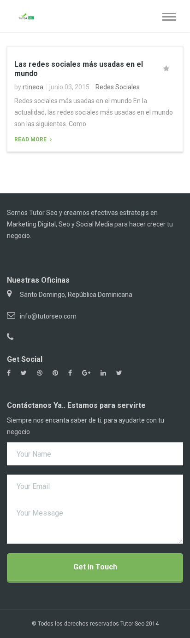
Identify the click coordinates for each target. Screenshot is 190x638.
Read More (31, 139)
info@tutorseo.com (48, 316)
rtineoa (33, 87)
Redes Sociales (117, 87)
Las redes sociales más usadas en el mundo (78, 69)
